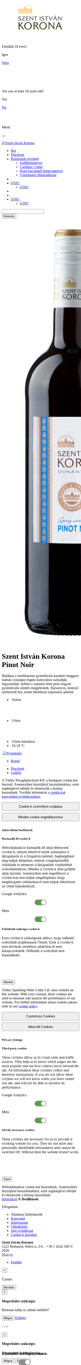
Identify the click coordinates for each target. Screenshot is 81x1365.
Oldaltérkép (19, 1226)
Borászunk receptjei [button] (25, 159)
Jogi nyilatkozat (22, 1231)
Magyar (7, 1254)
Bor (13, 151)
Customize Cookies (40, 1016)
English (16, 1262)
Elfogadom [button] (10, 1207)
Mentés (8, 982)
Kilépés (20, 1318)
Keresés (9, 216)
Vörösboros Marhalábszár (38, 175)
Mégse (8, 1318)
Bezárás (9, 1287)
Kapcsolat (18, 1218)
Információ (9, 1199)
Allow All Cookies (40, 1027)
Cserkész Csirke (31, 167)
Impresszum (19, 1222)
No (4, 107)
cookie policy (27, 1006)
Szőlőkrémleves (31, 163)
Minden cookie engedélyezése (40, 817)
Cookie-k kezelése (24, 1235)
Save (7, 1179)
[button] (15, 183)
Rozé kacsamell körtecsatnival (41, 171)
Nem (5, 63)
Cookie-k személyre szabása (40, 806)
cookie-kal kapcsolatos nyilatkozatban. (33, 794)
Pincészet (17, 155)
